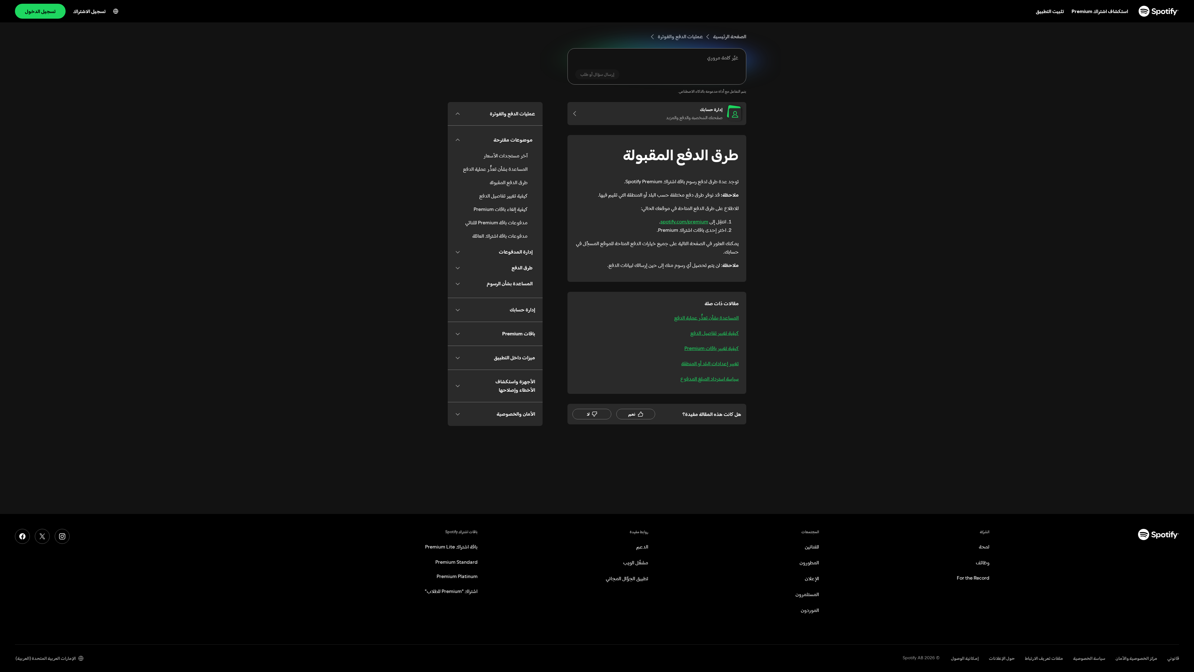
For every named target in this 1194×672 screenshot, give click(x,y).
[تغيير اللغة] (115, 11)
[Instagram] (62, 536)
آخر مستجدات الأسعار (506, 155)
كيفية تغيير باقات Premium (711, 348)
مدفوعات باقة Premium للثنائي (496, 222)
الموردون (810, 610)
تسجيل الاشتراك (89, 11)
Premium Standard (456, 561)
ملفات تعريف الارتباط (1044, 658)
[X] (42, 536)
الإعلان (812, 578)
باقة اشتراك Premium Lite (451, 546)
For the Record (973, 577)
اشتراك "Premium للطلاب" (451, 591)
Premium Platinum (457, 576)
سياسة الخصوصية (1089, 658)
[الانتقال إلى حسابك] (576, 113)
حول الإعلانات (1002, 658)
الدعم (642, 546)
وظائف (982, 562)
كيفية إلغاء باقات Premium (501, 209)
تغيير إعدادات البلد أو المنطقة (710, 363)
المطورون (809, 562)
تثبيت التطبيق (1050, 11)
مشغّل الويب (635, 562)
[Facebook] (22, 536)
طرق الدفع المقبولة (509, 182)
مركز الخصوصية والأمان (1136, 658)
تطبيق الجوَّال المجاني (627, 578)
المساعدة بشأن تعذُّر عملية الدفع (706, 317)
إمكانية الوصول (965, 658)
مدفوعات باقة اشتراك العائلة (500, 235)
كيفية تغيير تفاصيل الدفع (714, 332)
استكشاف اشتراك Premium (1099, 11)
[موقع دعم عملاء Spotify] (1158, 11)
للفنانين (812, 546)
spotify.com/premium (684, 221)
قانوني (1173, 658)
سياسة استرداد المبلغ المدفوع (709, 378)
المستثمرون (807, 594)
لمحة (984, 546)
